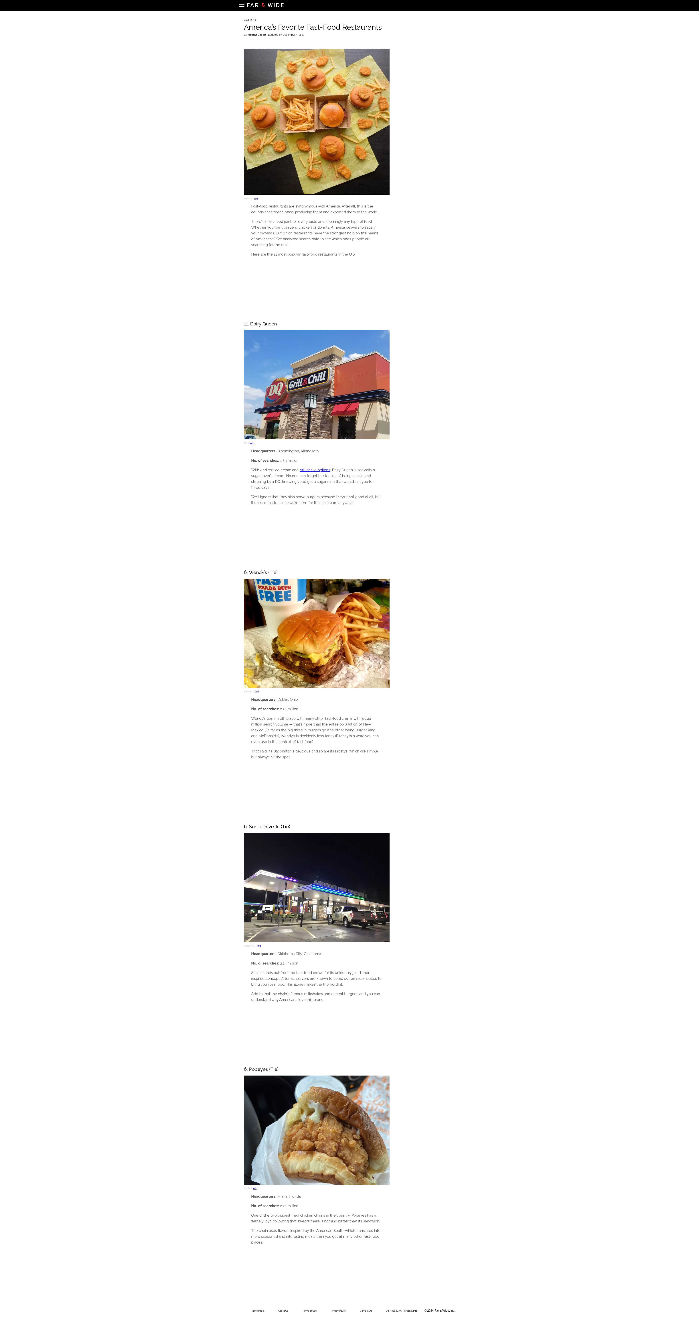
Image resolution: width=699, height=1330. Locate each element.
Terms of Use (309, 1310)
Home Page (257, 1310)
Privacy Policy (338, 1310)
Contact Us (366, 1310)
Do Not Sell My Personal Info (401, 1310)
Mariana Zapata (257, 34)
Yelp (256, 198)
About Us (283, 1310)
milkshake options (315, 470)
